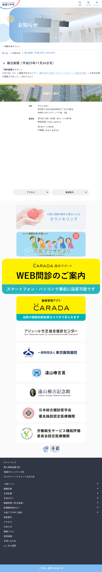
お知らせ (16, 53)
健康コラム (9, 531)
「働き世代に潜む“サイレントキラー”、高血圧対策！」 (64, 73)
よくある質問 (10, 546)
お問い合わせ (10, 541)
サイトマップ (10, 462)
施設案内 (8, 517)
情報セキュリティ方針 (14, 472)
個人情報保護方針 (12, 467)
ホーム (5, 53)
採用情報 (8, 536)
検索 (79, 5)
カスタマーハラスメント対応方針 (19, 477)
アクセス (88, 5)
